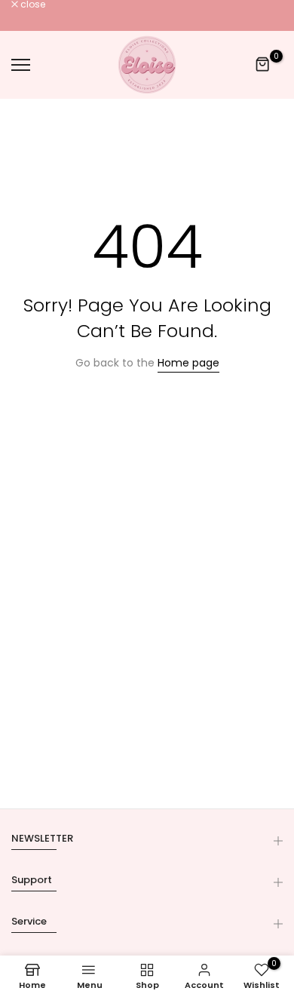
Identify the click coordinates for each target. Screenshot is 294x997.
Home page (188, 362)
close (31, 4)
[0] (263, 65)
